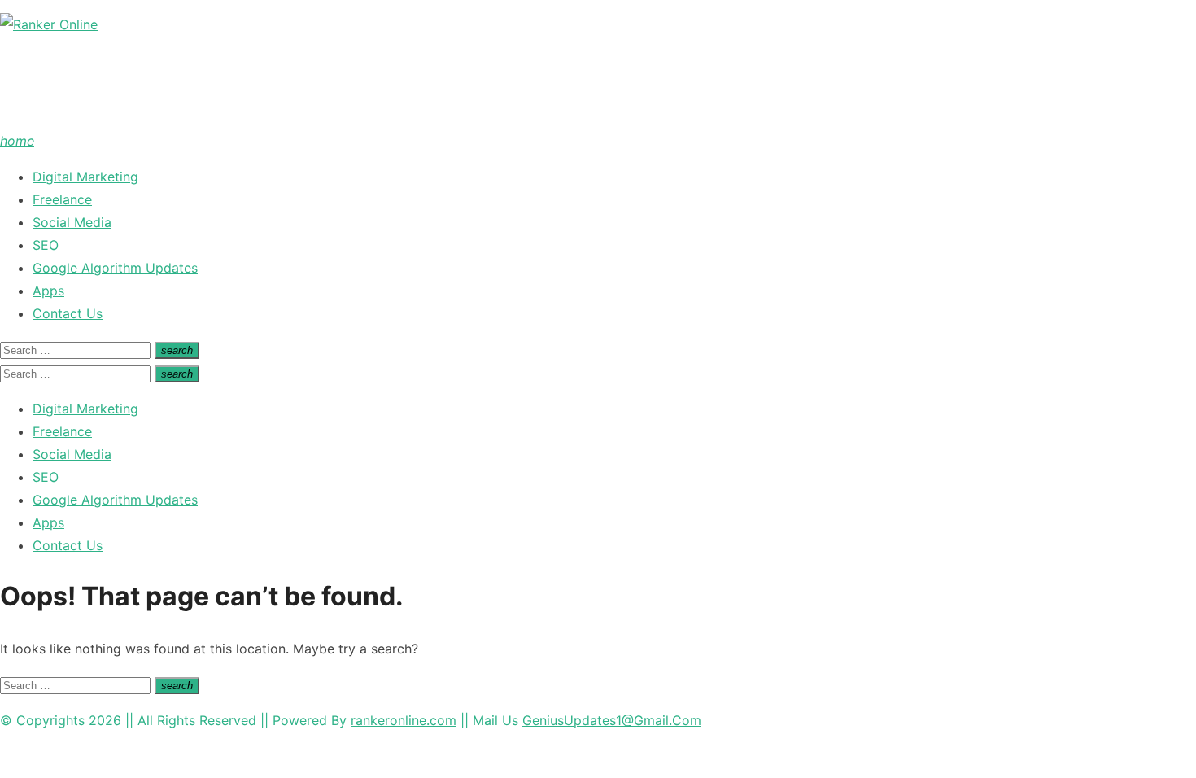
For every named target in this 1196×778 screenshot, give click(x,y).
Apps (48, 290)
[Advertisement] (296, 85)
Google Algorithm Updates (115, 268)
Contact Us (68, 313)
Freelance (62, 199)
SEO (46, 245)
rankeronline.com (403, 720)
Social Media (72, 222)
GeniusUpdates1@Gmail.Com (611, 720)
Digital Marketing (85, 176)
